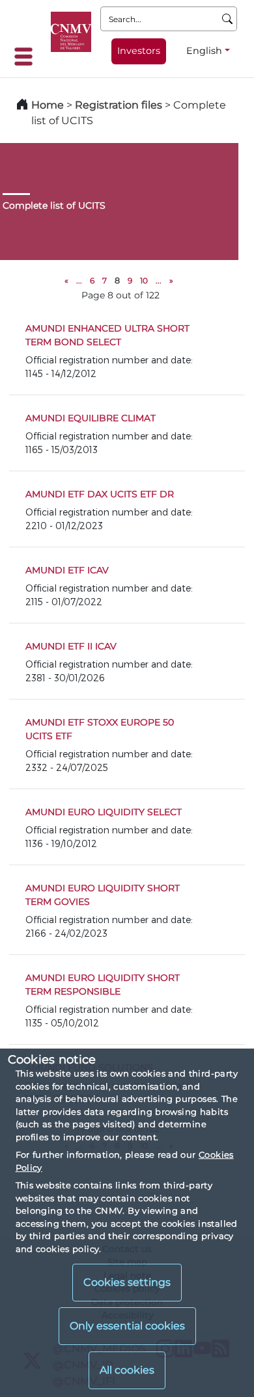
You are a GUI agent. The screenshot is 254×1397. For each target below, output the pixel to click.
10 (144, 280)
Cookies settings (127, 1282)
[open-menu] (27, 56)
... (79, 280)
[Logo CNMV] (71, 32)
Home (47, 105)
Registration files (118, 105)
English (204, 51)
